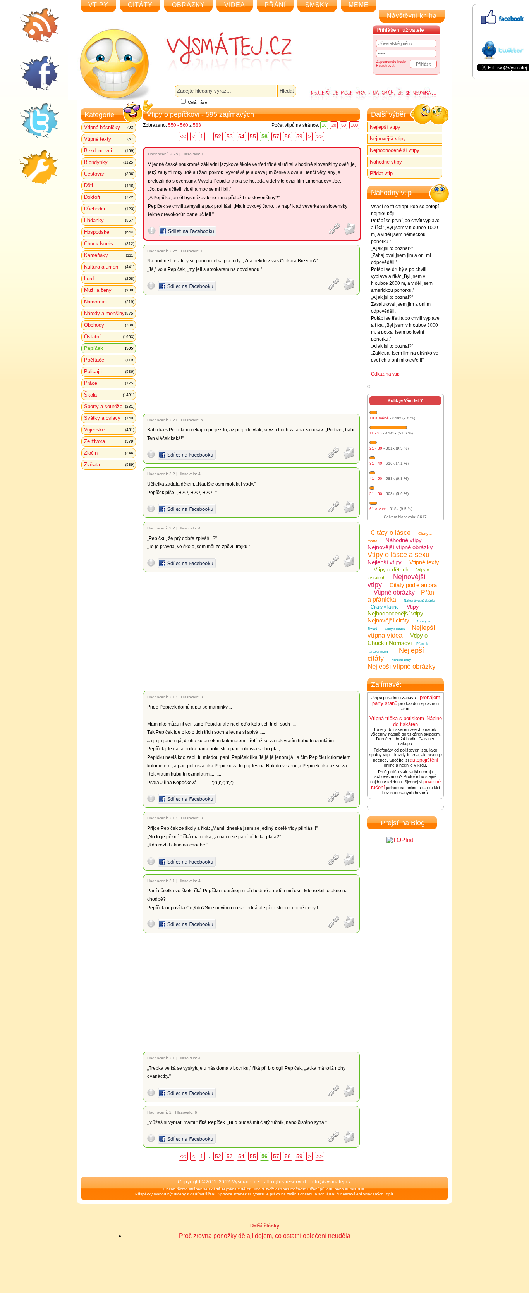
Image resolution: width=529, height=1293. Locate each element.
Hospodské (109, 232)
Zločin (109, 453)
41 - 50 (375, 478)
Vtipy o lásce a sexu (398, 555)
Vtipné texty (109, 139)
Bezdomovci (109, 150)
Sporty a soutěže (109, 406)
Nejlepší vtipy (385, 127)
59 (299, 136)
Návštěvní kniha (412, 15)
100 (354, 125)
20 (333, 125)
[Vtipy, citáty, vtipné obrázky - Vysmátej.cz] (220, 51)
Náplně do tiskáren (417, 721)
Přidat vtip (381, 173)
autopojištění (424, 760)
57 (276, 136)
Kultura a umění (109, 267)
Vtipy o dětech (391, 569)
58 (288, 136)
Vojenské (109, 430)
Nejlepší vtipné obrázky (402, 666)
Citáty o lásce (390, 532)
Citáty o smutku (395, 629)
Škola (109, 395)
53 (230, 136)
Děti (109, 185)
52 (218, 136)
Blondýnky (109, 162)
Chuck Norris (109, 244)
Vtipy (413, 606)
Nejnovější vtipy (388, 138)
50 (343, 125)
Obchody (109, 325)
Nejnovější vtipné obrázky (400, 547)
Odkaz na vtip (385, 374)
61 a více (377, 509)
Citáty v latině (385, 607)
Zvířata (109, 464)
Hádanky (109, 220)
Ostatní (109, 337)
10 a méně (379, 418)
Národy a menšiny (109, 313)
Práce (109, 383)
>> (319, 136)
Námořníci (109, 302)
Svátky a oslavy (109, 418)
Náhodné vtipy (386, 162)
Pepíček (109, 348)
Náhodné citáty (401, 660)
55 (253, 136)
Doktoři (109, 197)
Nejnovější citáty (388, 620)
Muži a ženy (109, 290)
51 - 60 (375, 493)
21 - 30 (375, 448)
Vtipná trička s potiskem (396, 718)
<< (183, 136)
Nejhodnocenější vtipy (394, 150)
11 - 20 (375, 433)
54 (241, 136)
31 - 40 (375, 463)
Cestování (109, 174)
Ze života (109, 441)
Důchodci (109, 209)
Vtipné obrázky (394, 592)
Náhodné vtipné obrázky (419, 600)
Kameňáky (109, 255)
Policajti (109, 371)
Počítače (109, 360)
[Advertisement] (252, 354)
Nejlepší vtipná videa (401, 631)
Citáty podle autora (413, 585)
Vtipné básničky (109, 127)
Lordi (109, 278)
